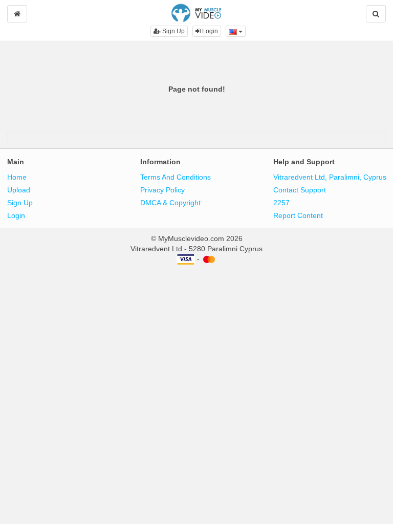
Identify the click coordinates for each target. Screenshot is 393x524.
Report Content (298, 215)
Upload (18, 190)
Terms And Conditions (175, 177)
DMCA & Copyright (170, 203)
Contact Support (299, 190)
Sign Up (173, 31)
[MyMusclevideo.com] (196, 12)
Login (209, 31)
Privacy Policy (162, 190)
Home (17, 177)
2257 (281, 203)
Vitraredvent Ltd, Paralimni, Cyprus (329, 177)
